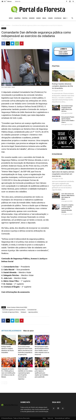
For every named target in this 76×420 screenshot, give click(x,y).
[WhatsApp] (17, 43)
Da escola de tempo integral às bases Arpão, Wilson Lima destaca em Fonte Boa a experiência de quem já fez (25, 350)
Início (11, 18)
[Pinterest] (22, 43)
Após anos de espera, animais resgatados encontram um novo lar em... (63, 174)
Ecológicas (57, 18)
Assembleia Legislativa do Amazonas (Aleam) (13, 309)
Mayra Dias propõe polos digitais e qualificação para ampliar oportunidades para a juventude (41, 373)
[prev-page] (2, 383)
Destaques (23, 312)
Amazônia (17, 18)
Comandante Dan (32, 309)
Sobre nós (17, 1)
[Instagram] (69, 1)
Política (24, 18)
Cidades (50, 18)
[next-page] (6, 383)
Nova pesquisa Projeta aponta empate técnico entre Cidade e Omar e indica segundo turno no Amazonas (42, 350)
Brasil (44, 18)
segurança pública (33, 312)
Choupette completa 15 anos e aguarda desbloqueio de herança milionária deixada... (67, 208)
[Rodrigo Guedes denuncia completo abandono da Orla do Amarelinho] (8, 340)
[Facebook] (66, 1)
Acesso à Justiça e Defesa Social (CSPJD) (17, 307)
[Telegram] (12, 43)
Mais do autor (28, 331)
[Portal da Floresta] (38, 9)
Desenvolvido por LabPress (62, 418)
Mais (64, 18)
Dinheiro (32, 18)
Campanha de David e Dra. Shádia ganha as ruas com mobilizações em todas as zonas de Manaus (8, 373)
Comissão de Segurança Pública (10, 312)
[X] (73, 1)
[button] (72, 18)
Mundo (38, 18)
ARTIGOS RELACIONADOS (11, 331)
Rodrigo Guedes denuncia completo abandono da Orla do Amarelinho (62, 86)
